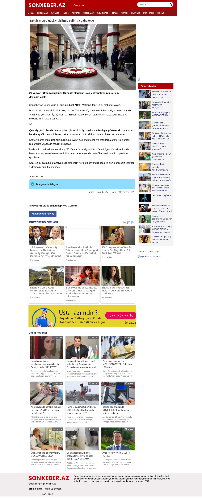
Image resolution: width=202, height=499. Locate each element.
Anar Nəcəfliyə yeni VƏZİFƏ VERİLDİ (161, 113)
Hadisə (65, 13)
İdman (114, 13)
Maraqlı (124, 13)
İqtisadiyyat (42, 13)
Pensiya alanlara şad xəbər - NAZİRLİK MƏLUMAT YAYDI (162, 136)
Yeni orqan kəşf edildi (162, 195)
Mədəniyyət (88, 13)
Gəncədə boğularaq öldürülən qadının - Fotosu (161, 239)
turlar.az (157, 256)
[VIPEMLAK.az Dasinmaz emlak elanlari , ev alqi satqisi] (145, 256)
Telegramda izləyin (47, 184)
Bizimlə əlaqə (35, 488)
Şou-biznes (102, 13)
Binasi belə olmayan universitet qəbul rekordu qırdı (161, 94)
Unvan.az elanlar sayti (148, 251)
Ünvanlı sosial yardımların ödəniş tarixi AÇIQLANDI (160, 125)
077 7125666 (70, 205)
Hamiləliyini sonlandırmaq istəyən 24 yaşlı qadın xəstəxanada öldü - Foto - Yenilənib (155, 219)
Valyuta (79, 5)
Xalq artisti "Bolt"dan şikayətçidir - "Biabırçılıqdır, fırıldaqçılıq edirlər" (161, 156)
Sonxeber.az (36, 105)
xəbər (47, 105)
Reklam (161, 13)
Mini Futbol (148, 13)
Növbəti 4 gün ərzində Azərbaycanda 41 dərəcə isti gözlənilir (161, 167)
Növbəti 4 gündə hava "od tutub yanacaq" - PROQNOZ (159, 146)
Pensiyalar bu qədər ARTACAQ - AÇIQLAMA (161, 105)
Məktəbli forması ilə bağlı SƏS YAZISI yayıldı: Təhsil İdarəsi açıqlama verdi (162, 208)
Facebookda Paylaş (43, 213)
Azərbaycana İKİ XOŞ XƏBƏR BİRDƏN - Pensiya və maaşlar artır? (162, 229)
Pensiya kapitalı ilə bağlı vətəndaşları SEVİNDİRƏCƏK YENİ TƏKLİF (160, 188)
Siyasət (55, 13)
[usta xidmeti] (84, 316)
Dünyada (135, 13)
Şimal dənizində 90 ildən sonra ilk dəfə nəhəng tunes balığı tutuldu (161, 177)
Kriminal (76, 13)
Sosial (31, 13)
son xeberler (89, 481)
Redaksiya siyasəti (52, 488)
